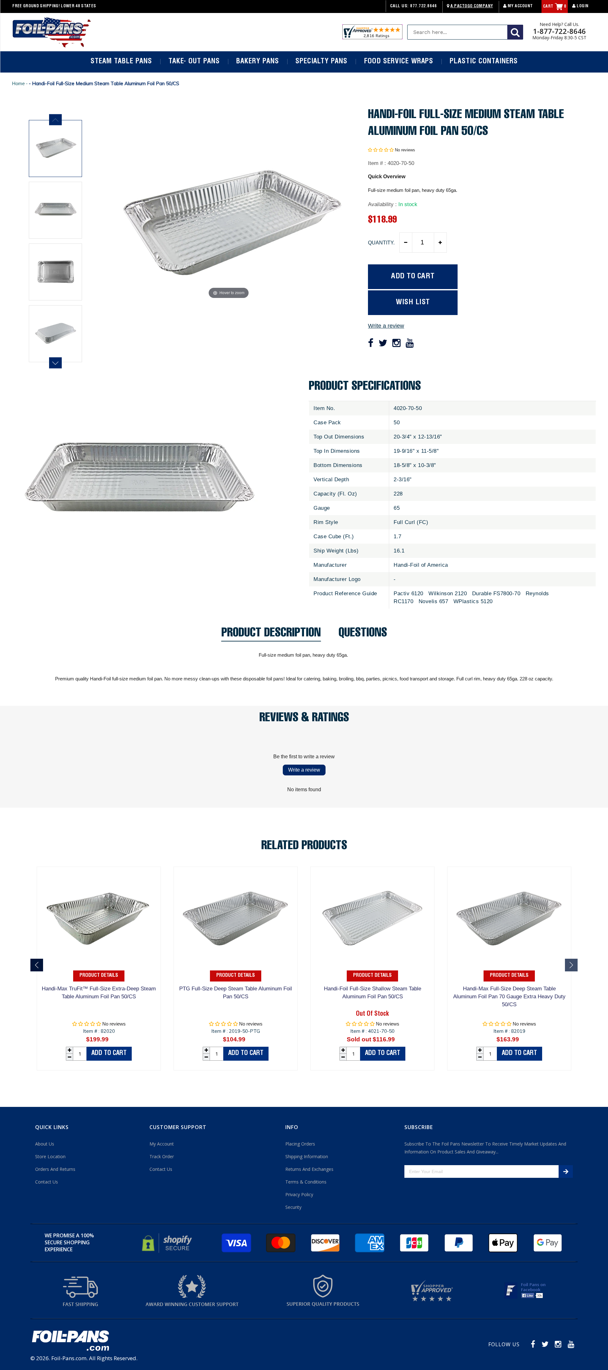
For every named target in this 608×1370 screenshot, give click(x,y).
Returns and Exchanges (309, 1169)
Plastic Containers (483, 61)
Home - (20, 83)
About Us (44, 1144)
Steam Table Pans (121, 61)
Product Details (98, 975)
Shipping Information (306, 1156)
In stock (407, 204)
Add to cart (109, 1054)
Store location (50, 1156)
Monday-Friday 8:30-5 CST (559, 37)
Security (293, 1207)
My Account (519, 6)
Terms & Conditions (305, 1182)
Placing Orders (300, 1144)
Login (582, 6)
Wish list (413, 302)
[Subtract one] (406, 242)
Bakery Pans (257, 61)
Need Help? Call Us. (559, 24)
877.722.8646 (423, 6)
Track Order (161, 1156)
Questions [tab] (363, 634)
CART (555, 7)
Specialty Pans (321, 61)
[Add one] (440, 242)
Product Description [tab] (271, 634)
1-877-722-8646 (559, 31)
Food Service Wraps (398, 61)
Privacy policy (299, 1194)
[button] (381, 150)
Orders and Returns (55, 1169)
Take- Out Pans (194, 61)
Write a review (386, 326)
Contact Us (46, 1182)
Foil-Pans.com (68, 1358)
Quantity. (381, 242)
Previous (55, 119)
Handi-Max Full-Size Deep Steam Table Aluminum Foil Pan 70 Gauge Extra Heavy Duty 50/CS (509, 996)
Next (55, 363)
